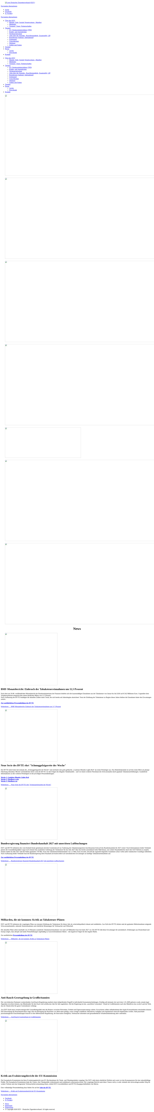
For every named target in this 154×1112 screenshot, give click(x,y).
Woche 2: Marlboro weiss (10, 779)
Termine (7, 47)
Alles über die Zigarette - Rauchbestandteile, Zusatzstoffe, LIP (29, 36)
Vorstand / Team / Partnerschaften (20, 26)
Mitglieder (12, 24)
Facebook (8, 11)
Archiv (11, 51)
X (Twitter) (8, 13)
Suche (7, 10)
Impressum (8, 1105)
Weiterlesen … (31, 706)
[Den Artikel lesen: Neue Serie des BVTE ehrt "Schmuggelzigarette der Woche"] (31, 761)
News (7, 1104)
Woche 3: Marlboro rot (9, 781)
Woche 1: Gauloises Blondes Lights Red (15, 777)
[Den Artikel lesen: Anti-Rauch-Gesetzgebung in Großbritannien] (31, 993)
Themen (7, 28)
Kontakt (7, 54)
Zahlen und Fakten (15, 45)
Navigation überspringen (9, 6)
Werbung (12, 43)
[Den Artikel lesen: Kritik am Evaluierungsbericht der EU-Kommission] (31, 1071)
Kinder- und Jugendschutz (18, 32)
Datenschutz (9, 1107)
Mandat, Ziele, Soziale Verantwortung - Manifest (25, 22)
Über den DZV (10, 20)
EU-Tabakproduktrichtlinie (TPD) (20, 30)
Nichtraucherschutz (15, 34)
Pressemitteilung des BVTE (22, 935)
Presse (7, 49)
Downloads (13, 52)
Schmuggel (13, 39)
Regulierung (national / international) (21, 37)
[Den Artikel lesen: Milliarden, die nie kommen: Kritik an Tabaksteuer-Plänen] (31, 915)
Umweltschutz (14, 41)
